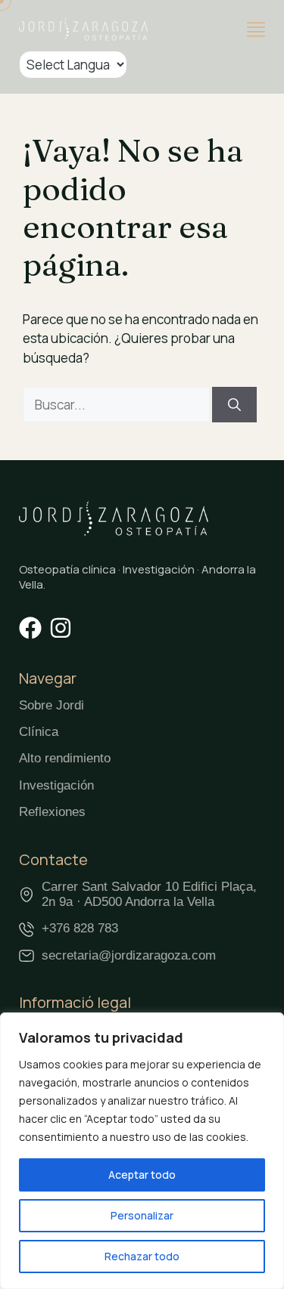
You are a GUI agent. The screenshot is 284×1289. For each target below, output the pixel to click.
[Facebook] (30, 628)
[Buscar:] (117, 404)
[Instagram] (60, 628)
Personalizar (142, 1215)
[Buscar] (234, 405)
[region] (142, 1150)
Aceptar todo (142, 1174)
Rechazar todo (142, 1256)
